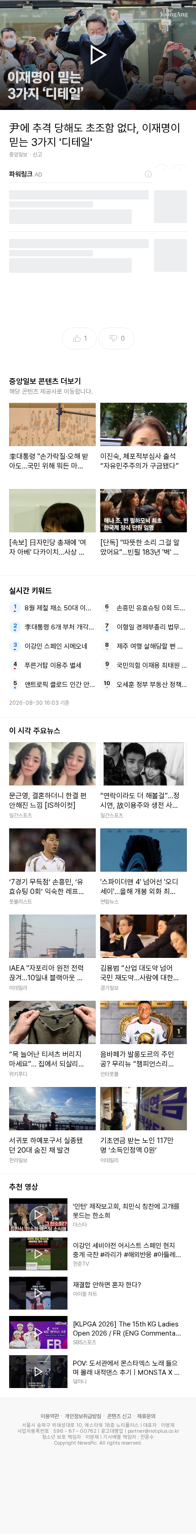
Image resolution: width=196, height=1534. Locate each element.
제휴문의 (146, 1416)
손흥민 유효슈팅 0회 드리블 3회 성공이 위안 (152, 608)
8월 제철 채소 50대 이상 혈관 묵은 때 (60, 608)
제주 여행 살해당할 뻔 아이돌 (152, 646)
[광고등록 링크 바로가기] (148, 174)
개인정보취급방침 (83, 1416)
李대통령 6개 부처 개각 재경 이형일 (60, 627)
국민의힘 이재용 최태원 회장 (152, 665)
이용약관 (50, 1416)
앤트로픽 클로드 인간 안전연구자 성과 (60, 685)
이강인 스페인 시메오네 (56, 646)
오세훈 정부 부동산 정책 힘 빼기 (152, 685)
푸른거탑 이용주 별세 (53, 665)
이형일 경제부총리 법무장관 (152, 627)
